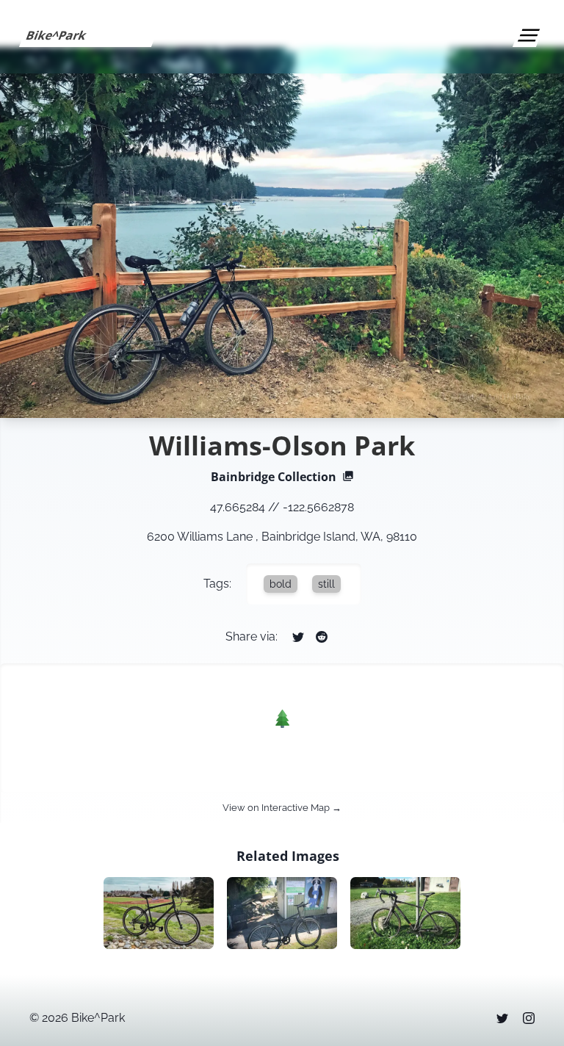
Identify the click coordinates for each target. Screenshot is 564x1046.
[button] (282, 719)
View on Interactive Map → (282, 807)
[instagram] (529, 1018)
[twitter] (502, 1018)
